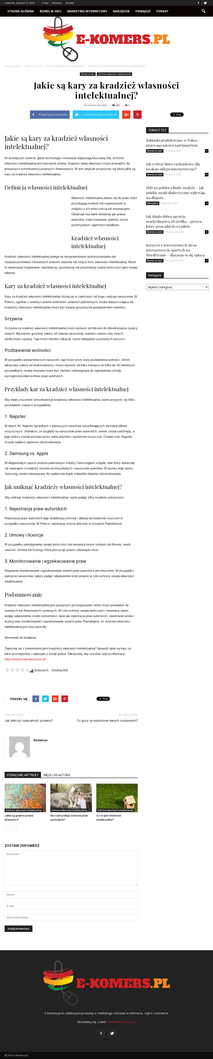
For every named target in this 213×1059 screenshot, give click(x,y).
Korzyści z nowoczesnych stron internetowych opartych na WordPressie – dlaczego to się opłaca (175, 250)
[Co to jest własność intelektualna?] (117, 798)
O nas (45, 2)
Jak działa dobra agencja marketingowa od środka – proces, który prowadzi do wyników (174, 221)
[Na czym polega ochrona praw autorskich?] (71, 798)
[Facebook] (198, 2)
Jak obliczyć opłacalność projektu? (29, 720)
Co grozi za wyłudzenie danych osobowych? (107, 720)
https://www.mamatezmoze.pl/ (25, 659)
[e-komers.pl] (106, 39)
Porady (162, 11)
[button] (203, 11)
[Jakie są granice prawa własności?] (25, 798)
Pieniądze (143, 11)
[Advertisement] (36, 223)
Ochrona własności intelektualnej (114, 74)
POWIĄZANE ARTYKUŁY (22, 775)
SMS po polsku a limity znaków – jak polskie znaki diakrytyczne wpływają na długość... (175, 192)
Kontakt (70, 2)
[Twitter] (205, 2)
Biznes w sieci (50, 11)
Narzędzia (121, 11)
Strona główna (20, 11)
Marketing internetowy (87, 11)
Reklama (57, 2)
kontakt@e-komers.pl (121, 1022)
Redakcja (40, 740)
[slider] (17, 669)
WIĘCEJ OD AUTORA (56, 775)
